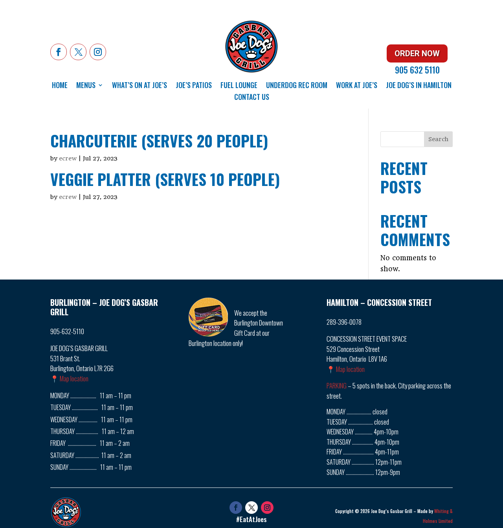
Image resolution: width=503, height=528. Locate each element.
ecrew (68, 158)
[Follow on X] (78, 52)
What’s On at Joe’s (139, 86)
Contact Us (251, 98)
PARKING (337, 385)
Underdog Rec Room (296, 86)
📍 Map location (69, 378)
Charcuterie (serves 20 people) (159, 140)
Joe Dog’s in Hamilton (419, 86)
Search (438, 139)
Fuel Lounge (238, 86)
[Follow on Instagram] (98, 52)
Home (60, 86)
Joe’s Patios (194, 86)
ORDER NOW (417, 53)
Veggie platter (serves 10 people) (165, 178)
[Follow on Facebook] (58, 52)
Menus (85, 86)
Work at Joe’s (356, 86)
